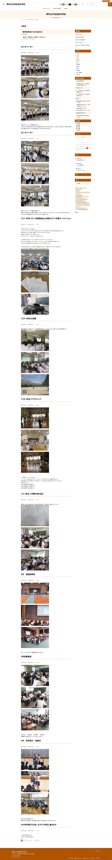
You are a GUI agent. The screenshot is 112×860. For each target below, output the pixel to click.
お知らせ (78, 74)
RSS (77, 212)
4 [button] (27, 840)
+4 (25, 811)
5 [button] (29, 840)
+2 (25, 567)
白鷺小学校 (77, 190)
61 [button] (37, 840)
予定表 (65, 8)
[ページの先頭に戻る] (110, 858)
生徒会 (78, 66)
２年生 (78, 55)
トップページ (47, 8)
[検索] (103, 4)
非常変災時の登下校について (83, 110)
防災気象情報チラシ (81, 108)
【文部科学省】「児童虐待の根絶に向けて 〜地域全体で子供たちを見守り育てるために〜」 (82, 205)
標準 (76, 4)
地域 (77, 68)
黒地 (70, 4)
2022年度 (78, 130)
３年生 (78, 58)
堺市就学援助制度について (80, 201)
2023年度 (78, 128)
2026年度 (78, 123)
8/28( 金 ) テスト (78, 34)
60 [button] (35, 840)
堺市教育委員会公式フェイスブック (82, 196)
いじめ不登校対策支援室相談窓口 (81, 209)
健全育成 (78, 64)
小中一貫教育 (79, 72)
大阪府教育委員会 (78, 195)
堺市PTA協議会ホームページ (81, 198)
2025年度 (78, 125)
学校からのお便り (57, 8)
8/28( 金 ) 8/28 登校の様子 (80, 39)
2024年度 (78, 126)
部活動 (78, 60)
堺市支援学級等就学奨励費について (82, 202)
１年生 (78, 53)
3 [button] (25, 840)
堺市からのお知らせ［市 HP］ (80, 188)
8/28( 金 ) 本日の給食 (79, 37)
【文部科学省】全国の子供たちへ (81, 208)
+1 (25, 117)
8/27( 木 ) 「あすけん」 (79, 42)
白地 (66, 4)
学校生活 (78, 70)
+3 (25, 311)
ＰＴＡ (78, 62)
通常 (63, 4)
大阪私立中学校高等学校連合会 (81, 199)
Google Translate (106, 1)
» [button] (39, 840)
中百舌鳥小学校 (78, 189)
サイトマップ (97, 851)
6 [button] (31, 840)
